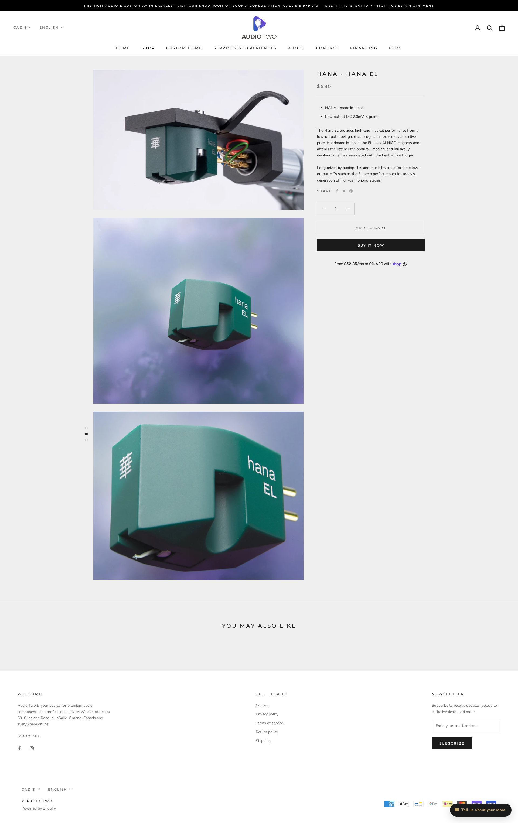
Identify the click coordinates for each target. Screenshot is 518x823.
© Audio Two (37, 801)
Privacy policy (267, 714)
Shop (148, 48)
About (296, 48)
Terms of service (269, 723)
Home (123, 48)
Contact (327, 48)
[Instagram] (32, 748)
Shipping (263, 740)
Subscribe (452, 743)
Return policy (267, 732)
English (49, 27)
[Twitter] (344, 191)
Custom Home (184, 48)
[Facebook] (337, 191)
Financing (363, 48)
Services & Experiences (245, 48)
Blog (395, 48)
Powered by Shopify (39, 808)
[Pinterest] (351, 191)
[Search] (490, 27)
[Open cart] (502, 28)
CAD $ (20, 27)
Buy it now (371, 245)
